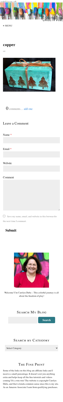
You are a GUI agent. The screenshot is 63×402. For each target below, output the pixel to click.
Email (7, 149)
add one (28, 109)
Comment (8, 177)
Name (7, 134)
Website (7, 163)
